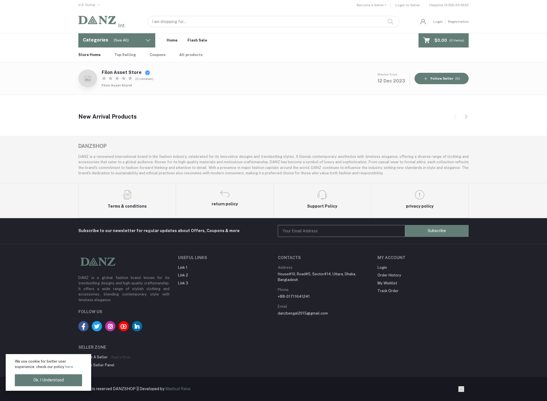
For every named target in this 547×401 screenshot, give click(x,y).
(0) (445, 78)
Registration (458, 22)
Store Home (89, 55)
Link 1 (182, 267)
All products (191, 55)
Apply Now (120, 357)
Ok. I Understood (48, 380)
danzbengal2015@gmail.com (303, 313)
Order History (389, 275)
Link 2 (183, 275)
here (69, 367)
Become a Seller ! (371, 5)
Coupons (158, 55)
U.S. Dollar (87, 5)
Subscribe (437, 230)
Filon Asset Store (122, 72)
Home (172, 40)
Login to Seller (407, 5)
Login (438, 22)
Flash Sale (197, 40)
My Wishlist (387, 283)
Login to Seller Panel (96, 365)
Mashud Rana (177, 388)
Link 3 (183, 283)
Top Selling (125, 55)
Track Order (388, 291)
